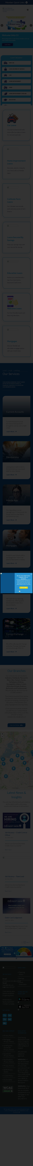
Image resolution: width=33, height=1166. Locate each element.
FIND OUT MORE (24, 587)
